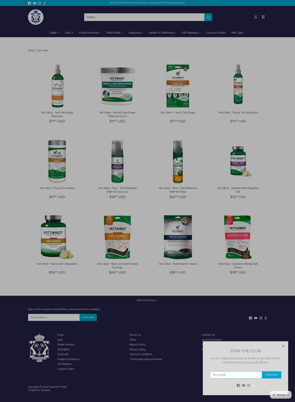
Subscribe (271, 375)
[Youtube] (243, 385)
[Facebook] (238, 385)
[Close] (283, 346)
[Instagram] (248, 385)
